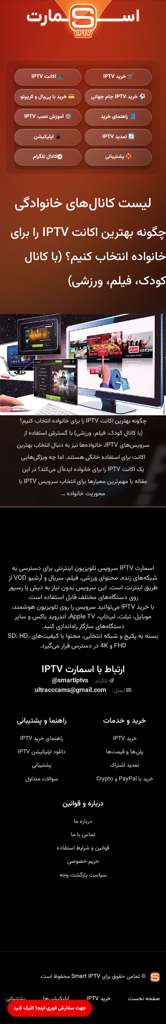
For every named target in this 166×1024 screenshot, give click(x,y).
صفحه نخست (144, 999)
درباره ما (83, 821)
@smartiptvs (70, 681)
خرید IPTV (135, 607)
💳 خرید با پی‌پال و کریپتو (48, 97)
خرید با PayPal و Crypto (124, 779)
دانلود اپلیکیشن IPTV (42, 752)
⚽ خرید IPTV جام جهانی (118, 97)
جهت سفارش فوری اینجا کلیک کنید (49, 1008)
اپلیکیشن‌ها (56, 999)
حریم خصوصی (83, 861)
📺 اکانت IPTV (47, 77)
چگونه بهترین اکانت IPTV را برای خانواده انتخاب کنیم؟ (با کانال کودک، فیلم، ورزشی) (88, 257)
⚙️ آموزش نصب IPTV (47, 117)
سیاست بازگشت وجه (83, 875)
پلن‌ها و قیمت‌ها (124, 752)
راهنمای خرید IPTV (41, 738)
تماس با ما (83, 835)
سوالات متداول (41, 779)
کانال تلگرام (45, 157)
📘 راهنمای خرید (118, 117)
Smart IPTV (85, 976)
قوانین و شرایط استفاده (83, 848)
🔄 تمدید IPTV (118, 137)
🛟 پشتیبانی (118, 157)
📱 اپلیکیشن (47, 137)
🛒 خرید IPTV (118, 77)
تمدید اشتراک (124, 765)
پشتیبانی (41, 765)
